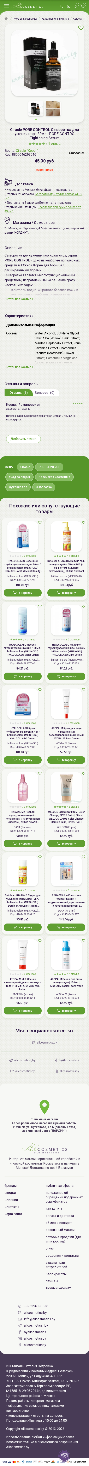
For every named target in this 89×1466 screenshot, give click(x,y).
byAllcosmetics (35, 1332)
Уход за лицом (19, 477)
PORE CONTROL (49, 467)
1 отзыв (54, 144)
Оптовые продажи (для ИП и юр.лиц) (63, 1239)
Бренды (11, 1186)
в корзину (25, 592)
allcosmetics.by (35, 1313)
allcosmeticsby (35, 1338)
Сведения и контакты (62, 1256)
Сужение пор (18, 487)
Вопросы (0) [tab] (44, 393)
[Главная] (7, 18)
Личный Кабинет (58, 1288)
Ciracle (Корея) (27, 151)
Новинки (11, 1200)
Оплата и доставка (60, 1216)
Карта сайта (13, 1214)
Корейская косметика (54, 477)
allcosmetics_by (36, 1325)
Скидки (10, 1193)
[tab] (19, 392)
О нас (50, 1248)
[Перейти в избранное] (75, 6)
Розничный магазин (61, 1230)
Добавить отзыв (23, 439)
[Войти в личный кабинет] (68, 6)
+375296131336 (36, 1306)
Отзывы (52, 1281)
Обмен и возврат (59, 1223)
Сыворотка (44, 487)
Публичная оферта (59, 1186)
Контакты (12, 1207)
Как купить (54, 1209)
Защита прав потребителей (56, 1265)
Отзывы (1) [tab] (19, 393)
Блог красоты (56, 1274)
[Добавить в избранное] (81, 27)
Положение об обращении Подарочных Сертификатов (64, 1197)
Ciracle (25, 467)
